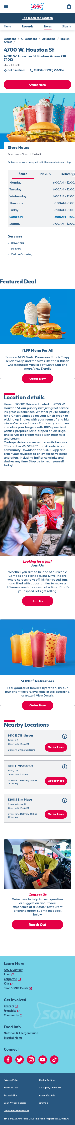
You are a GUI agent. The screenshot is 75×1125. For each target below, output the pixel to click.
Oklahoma (49, 39)
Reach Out (37, 925)
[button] (37, 743)
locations (10, 39)
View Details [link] (42, 368)
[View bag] (69, 6)
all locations (29, 39)
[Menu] (6, 6)
